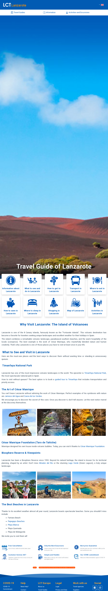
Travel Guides (19, 12)
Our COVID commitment (89, 555)
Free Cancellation (15, 546)
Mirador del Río (46, 463)
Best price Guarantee (88, 546)
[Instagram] (100, 587)
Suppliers (76, 590)
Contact (23, 590)
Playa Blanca (13, 525)
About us (41, 587)
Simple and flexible (51, 555)
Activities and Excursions (78, 12)
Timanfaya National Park (95, 373)
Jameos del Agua (12, 396)
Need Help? (24, 587)
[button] (10, 583)
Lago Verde (73, 463)
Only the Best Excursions (54, 546)
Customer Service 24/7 (17, 555)
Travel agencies (78, 587)
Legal (57, 587)
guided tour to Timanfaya (66, 379)
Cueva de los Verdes (33, 396)
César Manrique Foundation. (92, 446)
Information (50, 12)
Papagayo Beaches (16, 521)
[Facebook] (94, 587)
